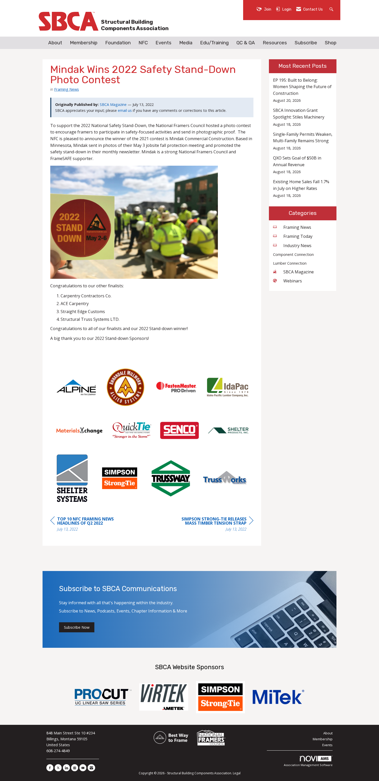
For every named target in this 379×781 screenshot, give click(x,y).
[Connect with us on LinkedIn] (66, 767)
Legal (237, 773)
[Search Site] (332, 9)
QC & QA (245, 43)
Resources (275, 43)
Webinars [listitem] (292, 281)
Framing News (66, 89)
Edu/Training (214, 43)
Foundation (118, 43)
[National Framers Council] (211, 738)
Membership (83, 43)
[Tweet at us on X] (58, 767)
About (55, 43)
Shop (330, 43)
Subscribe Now (76, 627)
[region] (214, 524)
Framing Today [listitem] (297, 236)
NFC (143, 43)
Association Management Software (308, 765)
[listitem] (303, 90)
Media (185, 43)
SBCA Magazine (113, 104)
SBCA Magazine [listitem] (298, 272)
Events (163, 43)
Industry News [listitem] (297, 245)
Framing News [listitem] (297, 227)
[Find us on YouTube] (82, 767)
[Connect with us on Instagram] (74, 767)
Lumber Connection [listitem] (290, 263)
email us (125, 110)
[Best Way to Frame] (171, 738)
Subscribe (306, 43)
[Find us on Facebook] (49, 767)
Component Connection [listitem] (293, 254)
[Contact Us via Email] (91, 767)
